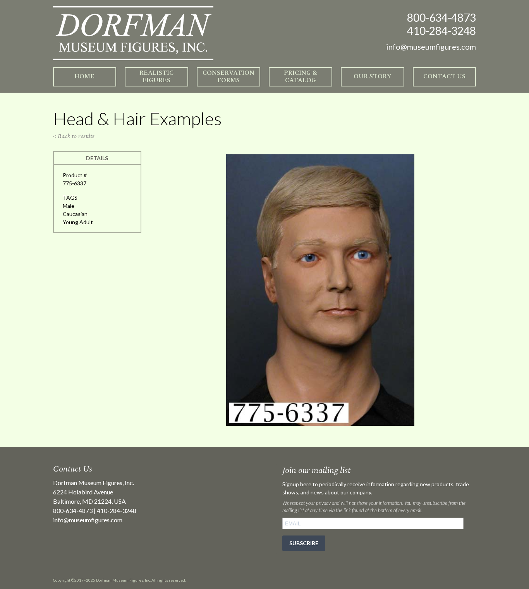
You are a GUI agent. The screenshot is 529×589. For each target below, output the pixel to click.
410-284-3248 (441, 30)
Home (84, 76)
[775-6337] (320, 423)
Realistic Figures (156, 76)
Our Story (373, 76)
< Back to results (73, 136)
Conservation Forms (228, 76)
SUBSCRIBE (303, 543)
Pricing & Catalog (300, 76)
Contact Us (444, 76)
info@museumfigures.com (87, 519)
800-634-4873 (441, 17)
